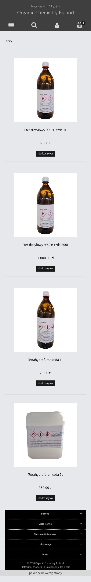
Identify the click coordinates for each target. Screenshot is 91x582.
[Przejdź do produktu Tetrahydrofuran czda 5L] (45, 435)
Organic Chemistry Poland (45, 12)
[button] (11, 25)
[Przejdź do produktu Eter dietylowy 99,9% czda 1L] (45, 90)
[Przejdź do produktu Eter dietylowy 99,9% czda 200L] (45, 205)
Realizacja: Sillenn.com (58, 566)
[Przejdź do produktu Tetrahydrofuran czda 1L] (45, 320)
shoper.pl (38, 566)
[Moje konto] (57, 25)
